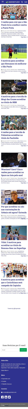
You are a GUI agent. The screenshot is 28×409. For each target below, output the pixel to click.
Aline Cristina (20, 141)
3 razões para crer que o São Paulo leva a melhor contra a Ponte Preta (14, 25)
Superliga (3, 254)
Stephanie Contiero (22, 30)
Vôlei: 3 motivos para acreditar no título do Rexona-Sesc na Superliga (13, 245)
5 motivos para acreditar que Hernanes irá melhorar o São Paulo (13, 63)
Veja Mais (24, 37)
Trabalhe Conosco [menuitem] (7, 384)
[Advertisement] (14, 327)
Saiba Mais (4, 370)
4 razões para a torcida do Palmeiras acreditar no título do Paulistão (13, 135)
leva (25, 35)
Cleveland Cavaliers (20, 179)
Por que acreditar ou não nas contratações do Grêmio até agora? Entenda (14, 209)
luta (2, 181)
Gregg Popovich (22, 181)
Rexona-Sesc (9, 254)
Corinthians (6, 290)
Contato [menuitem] (4, 381)
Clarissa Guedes (21, 288)
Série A (9, 35)
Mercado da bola (12, 217)
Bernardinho (23, 254)
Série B (22, 33)
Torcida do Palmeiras (6, 144)
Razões (17, 35)
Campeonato (9, 291)
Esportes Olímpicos (19, 252)
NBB (14, 106)
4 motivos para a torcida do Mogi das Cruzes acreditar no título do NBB (14, 99)
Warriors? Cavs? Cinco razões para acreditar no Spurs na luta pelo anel (12, 172)
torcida (10, 106)
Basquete (6, 106)
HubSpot (6, 405)
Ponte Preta (11, 32)
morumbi (22, 35)
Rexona (14, 254)
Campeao (3, 291)
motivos (20, 71)
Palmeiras (7, 142)
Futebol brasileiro (19, 32)
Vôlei (9, 252)
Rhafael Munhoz (21, 215)
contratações (19, 217)
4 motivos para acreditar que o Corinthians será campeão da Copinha (12, 282)
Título (20, 144)
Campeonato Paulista (18, 142)
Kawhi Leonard (15, 181)
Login (25, 2)
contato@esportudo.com (9, 392)
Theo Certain (20, 178)
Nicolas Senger (21, 105)
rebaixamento (4, 35)
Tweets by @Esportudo (14, 308)
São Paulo (6, 32)
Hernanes (15, 71)
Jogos (23, 290)
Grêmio (6, 217)
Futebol (6, 71)
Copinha (19, 291)
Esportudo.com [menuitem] (6, 378)
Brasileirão (3, 33)
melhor (18, 33)
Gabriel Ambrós (21, 69)
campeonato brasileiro (11, 33)
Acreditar (13, 35)
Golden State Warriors (11, 179)
